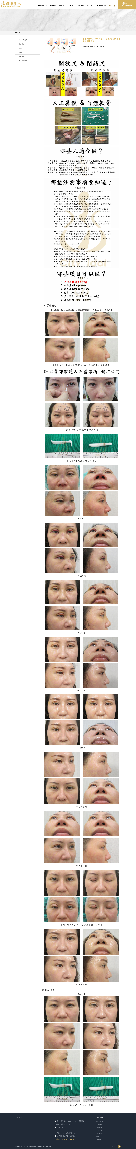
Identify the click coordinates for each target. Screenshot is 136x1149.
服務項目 (62, 5)
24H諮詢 (99, 1139)
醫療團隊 (53, 5)
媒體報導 (80, 5)
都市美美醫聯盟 (101, 5)
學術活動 (90, 5)
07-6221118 (60, 1127)
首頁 (18, 33)
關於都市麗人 (42, 5)
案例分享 (71, 5)
